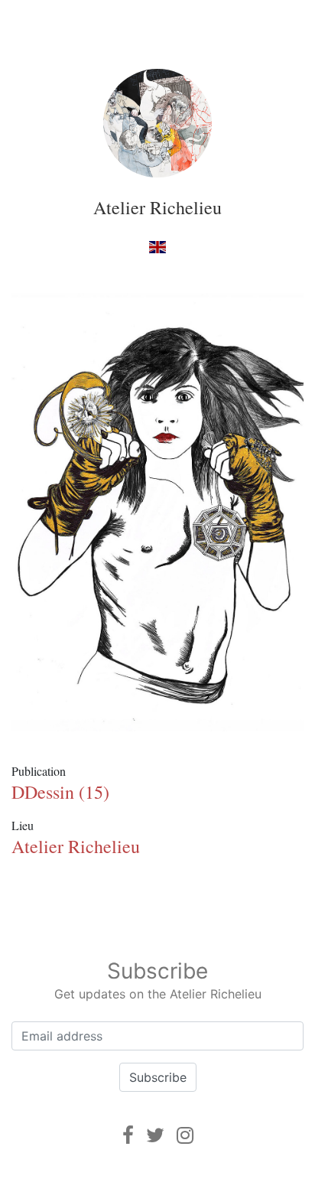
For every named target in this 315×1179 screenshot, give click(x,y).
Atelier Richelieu (157, 207)
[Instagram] (185, 1135)
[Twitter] (155, 1135)
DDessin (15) (60, 792)
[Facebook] (128, 1135)
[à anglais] (157, 247)
